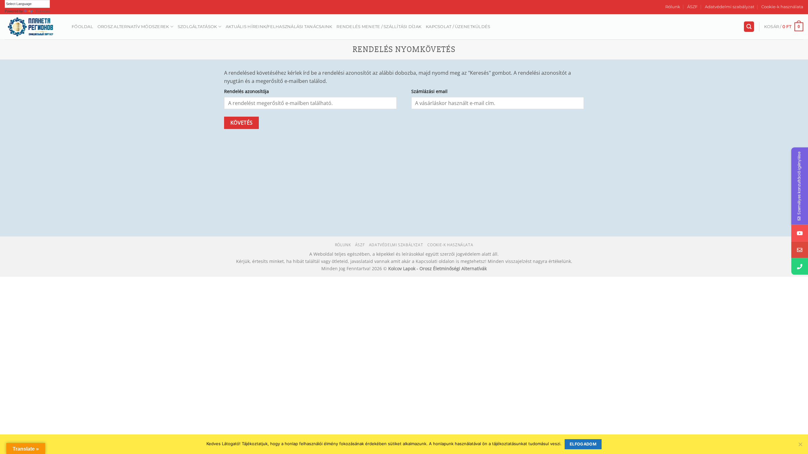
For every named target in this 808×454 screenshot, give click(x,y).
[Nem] (800, 446)
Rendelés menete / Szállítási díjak (378, 26)
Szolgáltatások (197, 26)
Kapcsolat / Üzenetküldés (458, 26)
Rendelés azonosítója (246, 91)
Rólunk (672, 6)
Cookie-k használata (782, 6)
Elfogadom (583, 444)
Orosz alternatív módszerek (133, 26)
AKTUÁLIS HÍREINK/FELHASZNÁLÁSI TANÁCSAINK (279, 26)
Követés (241, 122)
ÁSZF (692, 6)
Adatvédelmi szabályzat (729, 6)
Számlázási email (429, 91)
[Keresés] (749, 26)
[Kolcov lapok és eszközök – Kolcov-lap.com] (33, 26)
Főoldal (82, 26)
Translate (43, 11)
